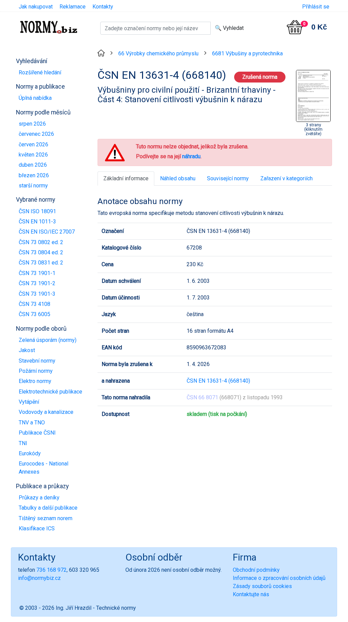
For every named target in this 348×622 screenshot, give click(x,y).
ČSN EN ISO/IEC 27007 (47, 231)
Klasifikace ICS (37, 528)
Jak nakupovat (36, 6)
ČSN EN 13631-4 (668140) (218, 381)
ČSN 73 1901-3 (37, 294)
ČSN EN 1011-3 (37, 221)
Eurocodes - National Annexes (43, 467)
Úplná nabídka (35, 98)
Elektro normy (35, 381)
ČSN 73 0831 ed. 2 (41, 262)
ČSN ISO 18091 (37, 211)
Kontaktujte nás (251, 594)
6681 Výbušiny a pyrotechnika (247, 53)
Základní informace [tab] (126, 178)
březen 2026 (34, 175)
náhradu (191, 156)
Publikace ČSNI (37, 432)
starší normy (33, 185)
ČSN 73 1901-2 (37, 283)
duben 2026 (33, 165)
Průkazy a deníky (39, 497)
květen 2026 (33, 154)
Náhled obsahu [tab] (177, 178)
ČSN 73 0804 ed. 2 (41, 252)
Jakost (27, 350)
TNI (23, 443)
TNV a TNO (32, 422)
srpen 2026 (32, 124)
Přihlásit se (315, 6)
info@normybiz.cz (39, 578)
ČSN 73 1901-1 (37, 273)
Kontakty (102, 6)
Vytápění (29, 402)
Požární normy (36, 371)
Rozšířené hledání (40, 72)
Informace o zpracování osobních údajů (279, 578)
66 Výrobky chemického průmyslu (158, 53)
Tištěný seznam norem (45, 518)
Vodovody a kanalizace (46, 412)
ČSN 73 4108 (34, 304)
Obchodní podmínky (256, 570)
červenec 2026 (36, 134)
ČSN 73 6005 (34, 314)
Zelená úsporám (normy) (47, 340)
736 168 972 (51, 570)
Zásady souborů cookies (262, 586)
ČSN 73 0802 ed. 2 (41, 242)
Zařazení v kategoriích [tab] (286, 178)
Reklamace (72, 6)
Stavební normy (37, 361)
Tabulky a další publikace (48, 508)
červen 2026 (33, 144)
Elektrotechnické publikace (50, 391)
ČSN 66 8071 (202, 397)
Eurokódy (30, 453)
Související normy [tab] (228, 178)
